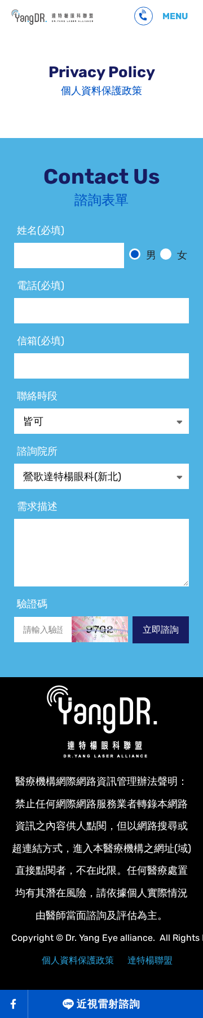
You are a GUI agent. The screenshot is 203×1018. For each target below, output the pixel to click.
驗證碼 (32, 604)
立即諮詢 (161, 629)
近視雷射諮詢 (108, 1004)
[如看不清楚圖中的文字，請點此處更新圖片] (100, 629)
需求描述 (37, 506)
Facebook (14, 1004)
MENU (175, 16)
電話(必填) (40, 285)
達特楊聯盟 (150, 960)
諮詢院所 (37, 451)
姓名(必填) (40, 230)
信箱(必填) (40, 341)
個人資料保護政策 (52, 16)
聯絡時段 (37, 396)
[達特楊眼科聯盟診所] (101, 722)
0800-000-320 (143, 16)
